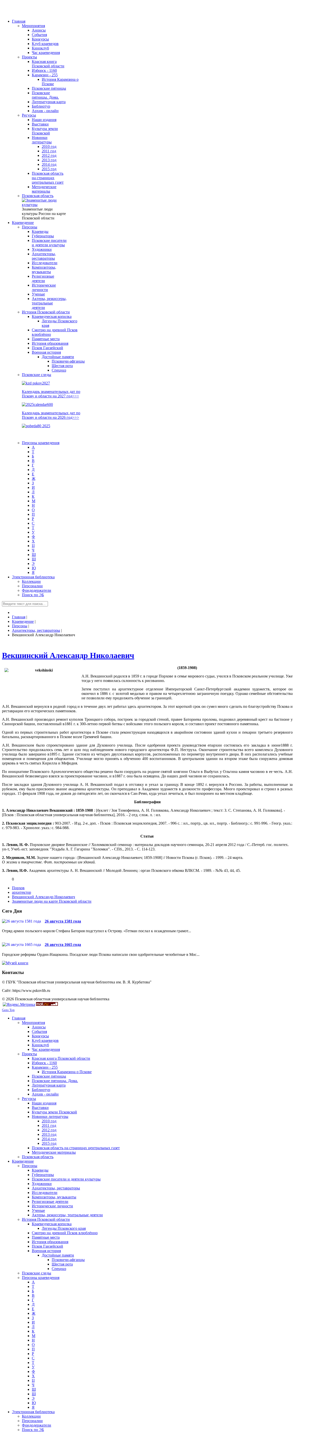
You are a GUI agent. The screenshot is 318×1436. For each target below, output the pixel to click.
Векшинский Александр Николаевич (68, 655)
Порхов (18, 888)
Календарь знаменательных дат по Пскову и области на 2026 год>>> (51, 415)
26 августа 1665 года (63, 944)
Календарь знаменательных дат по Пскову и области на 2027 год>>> (51, 393)
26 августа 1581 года (63, 921)
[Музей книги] (15, 963)
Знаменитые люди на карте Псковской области (51, 901)
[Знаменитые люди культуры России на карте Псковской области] (44, 205)
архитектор (21, 892)
